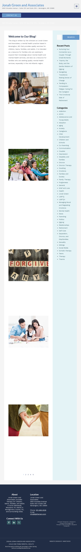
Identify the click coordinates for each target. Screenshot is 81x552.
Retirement (63, 228)
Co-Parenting (64, 145)
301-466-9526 (41, 510)
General (62, 185)
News (61, 214)
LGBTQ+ (62, 199)
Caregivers (63, 131)
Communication (65, 148)
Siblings (62, 245)
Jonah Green (64, 194)
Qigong (61, 222)
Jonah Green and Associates (23, 5)
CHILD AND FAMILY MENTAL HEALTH (21, 544)
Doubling (62, 168)
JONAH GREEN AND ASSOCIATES (23, 541)
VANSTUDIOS (66, 541)
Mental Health (64, 211)
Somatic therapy (65, 251)
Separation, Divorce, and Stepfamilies (63, 236)
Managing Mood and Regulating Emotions (65, 205)
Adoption (62, 123)
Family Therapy (65, 179)
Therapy (62, 256)
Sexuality (62, 242)
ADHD (61, 114)
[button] (11, 15)
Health (61, 191)
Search (71, 37)
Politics (61, 219)
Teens (61, 254)
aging (61, 126)
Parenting (62, 217)
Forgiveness (63, 182)
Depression (63, 154)
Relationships (64, 225)
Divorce (62, 162)
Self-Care (62, 231)
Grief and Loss (64, 188)
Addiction (62, 111)
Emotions (62, 171)
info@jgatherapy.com (38, 514)
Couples (62, 151)
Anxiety (62, 128)
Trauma (62, 259)
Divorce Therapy (65, 165)
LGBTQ (61, 197)
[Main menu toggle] (76, 6)
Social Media (63, 248)
